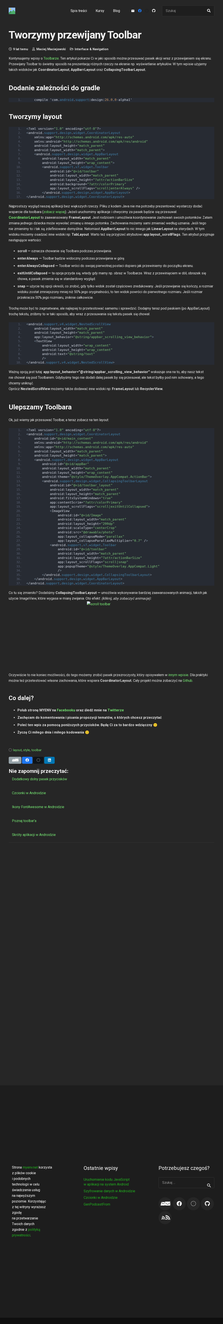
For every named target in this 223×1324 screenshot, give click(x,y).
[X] (146, 10)
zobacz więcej (54, 212)
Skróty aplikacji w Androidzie (34, 835)
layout (17, 750)
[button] (107, 10)
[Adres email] (165, 1203)
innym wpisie (178, 675)
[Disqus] (111, 901)
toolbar (36, 750)
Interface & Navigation (91, 49)
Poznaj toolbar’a (24, 821)
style (26, 750)
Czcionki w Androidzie (29, 793)
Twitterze (116, 710)
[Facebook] (139, 10)
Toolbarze (51, 58)
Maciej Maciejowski (51, 49)
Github (187, 681)
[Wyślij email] (15, 760)
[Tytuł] (12, 11)
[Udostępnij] (27, 760)
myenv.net (30, 1167)
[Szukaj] (209, 11)
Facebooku (66, 710)
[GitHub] (153, 10)
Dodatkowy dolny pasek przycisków (39, 779)
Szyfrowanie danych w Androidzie (109, 1191)
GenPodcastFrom (97, 1204)
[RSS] (165, 1217)
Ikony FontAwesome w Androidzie (38, 807)
